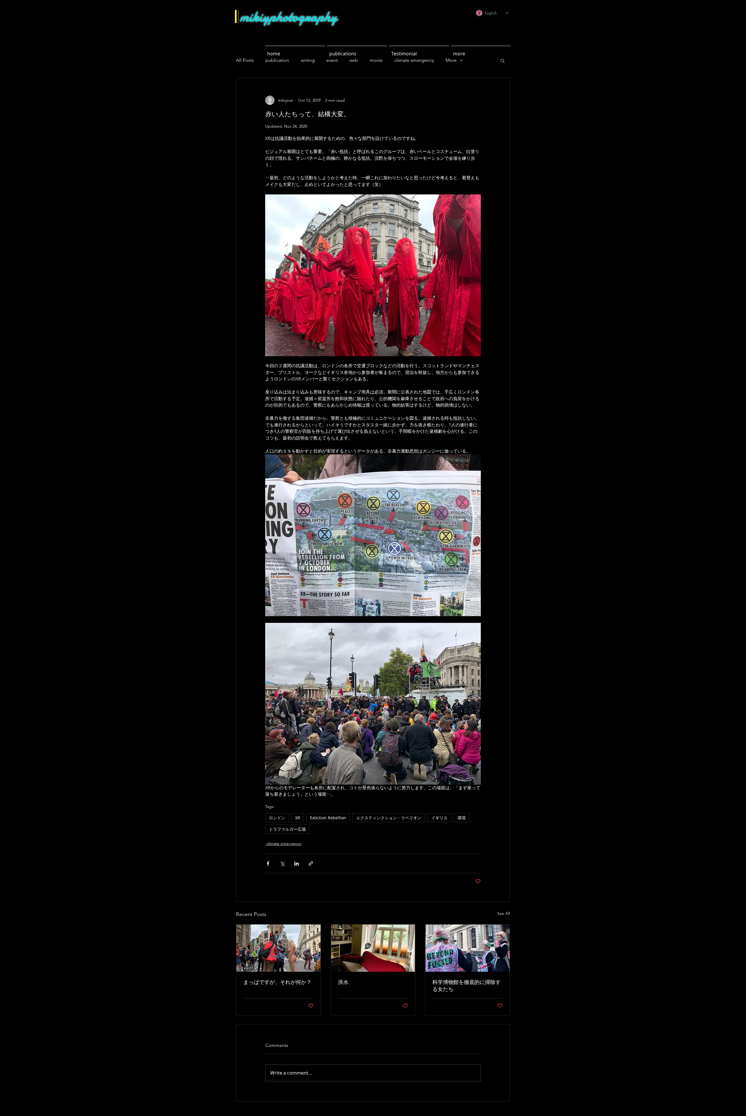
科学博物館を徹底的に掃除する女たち (466, 985)
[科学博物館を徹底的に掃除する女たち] (467, 948)
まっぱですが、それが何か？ (277, 982)
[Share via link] (311, 863)
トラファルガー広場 (287, 829)
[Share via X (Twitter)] (282, 863)
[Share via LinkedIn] (296, 863)
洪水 (343, 982)
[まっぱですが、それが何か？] (278, 948)
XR (297, 817)
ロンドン (277, 817)
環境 (462, 817)
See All (503, 913)
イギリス (439, 817)
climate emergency (283, 843)
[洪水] (373, 948)
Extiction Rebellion (328, 817)
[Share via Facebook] (268, 863)
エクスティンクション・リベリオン (388, 817)
